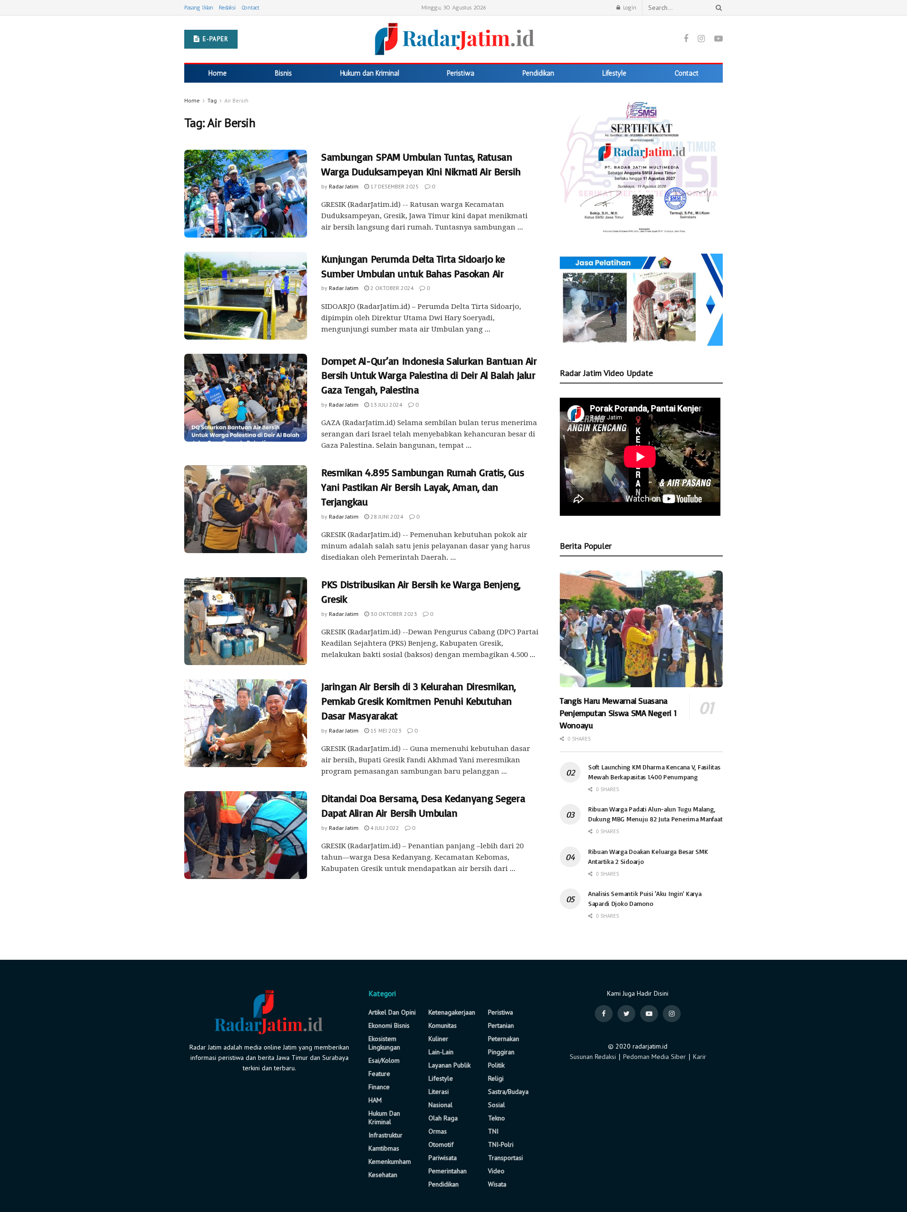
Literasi (438, 1091)
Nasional (440, 1105)
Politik (496, 1065)
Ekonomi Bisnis (389, 1025)
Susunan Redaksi (593, 1056)
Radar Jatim (344, 186)
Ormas (437, 1131)
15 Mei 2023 (385, 730)
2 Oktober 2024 (391, 287)
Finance (379, 1087)
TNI (493, 1131)
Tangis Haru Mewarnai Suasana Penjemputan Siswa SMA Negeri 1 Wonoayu (618, 712)
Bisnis (283, 73)
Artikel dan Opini (392, 1012)
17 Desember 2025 (394, 186)
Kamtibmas (383, 1148)
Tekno (496, 1118)
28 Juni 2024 (386, 516)
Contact (250, 7)
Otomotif (441, 1144)
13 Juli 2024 (385, 404)
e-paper (214, 39)
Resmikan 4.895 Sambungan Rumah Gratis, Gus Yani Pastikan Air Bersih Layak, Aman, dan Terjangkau (422, 487)
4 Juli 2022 (384, 827)
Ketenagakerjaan (451, 1012)
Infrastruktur (385, 1135)
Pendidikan (538, 73)
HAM (375, 1100)
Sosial (496, 1105)
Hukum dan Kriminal (369, 73)
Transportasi (505, 1157)
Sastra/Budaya (508, 1091)
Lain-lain (441, 1052)
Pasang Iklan (198, 7)
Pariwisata (442, 1157)
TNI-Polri (500, 1144)
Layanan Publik (449, 1065)
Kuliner (438, 1038)
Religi (496, 1078)
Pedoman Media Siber (654, 1056)
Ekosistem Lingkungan (384, 1042)
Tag (212, 100)
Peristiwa (460, 73)
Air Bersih (236, 100)
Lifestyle (614, 73)
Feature (379, 1073)
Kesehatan (382, 1174)
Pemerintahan (447, 1171)
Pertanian (501, 1025)
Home (217, 73)
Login (628, 7)
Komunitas (442, 1025)
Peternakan (503, 1038)
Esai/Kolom (384, 1060)
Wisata (497, 1184)
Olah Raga (443, 1118)
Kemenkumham (389, 1161)
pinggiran (501, 1052)
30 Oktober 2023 (393, 613)
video (496, 1171)
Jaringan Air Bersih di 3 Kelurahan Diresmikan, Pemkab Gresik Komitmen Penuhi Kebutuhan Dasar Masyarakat (418, 701)
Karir (699, 1056)
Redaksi (227, 7)
